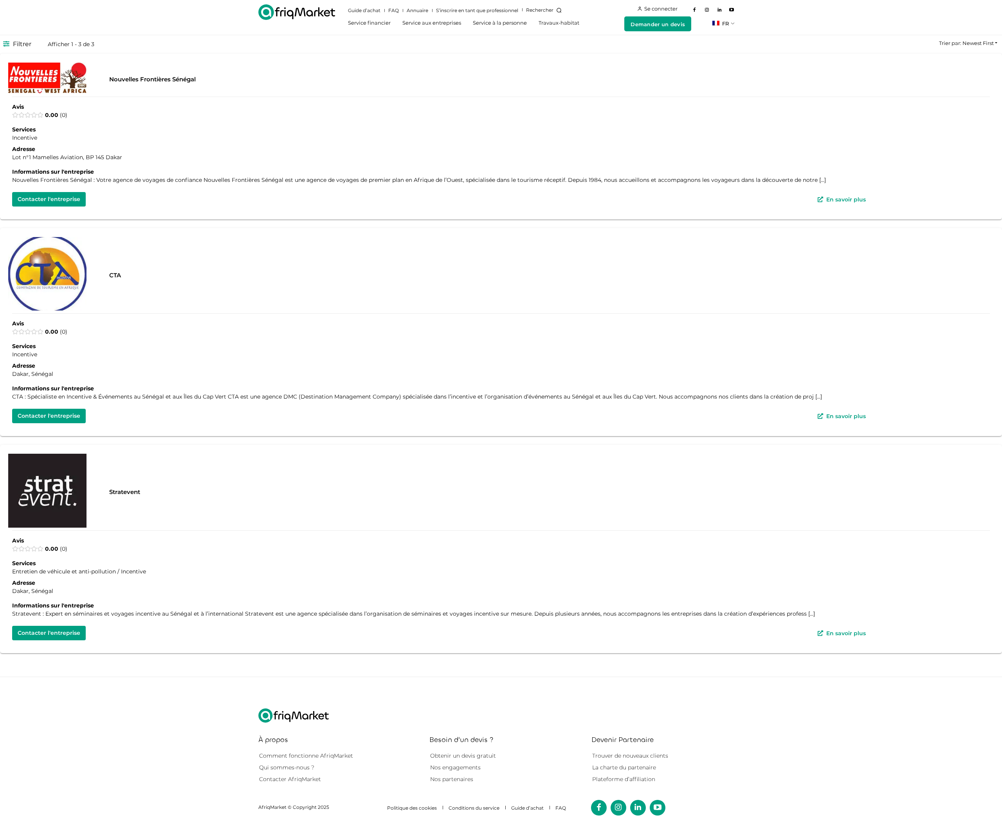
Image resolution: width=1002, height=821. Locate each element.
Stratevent (124, 491)
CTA (115, 274)
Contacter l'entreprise (49, 199)
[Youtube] (731, 10)
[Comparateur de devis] (296, 12)
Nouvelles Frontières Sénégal (152, 79)
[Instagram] (707, 10)
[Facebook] (694, 10)
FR (725, 23)
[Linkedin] (719, 10)
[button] (545, 10)
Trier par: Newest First (966, 43)
